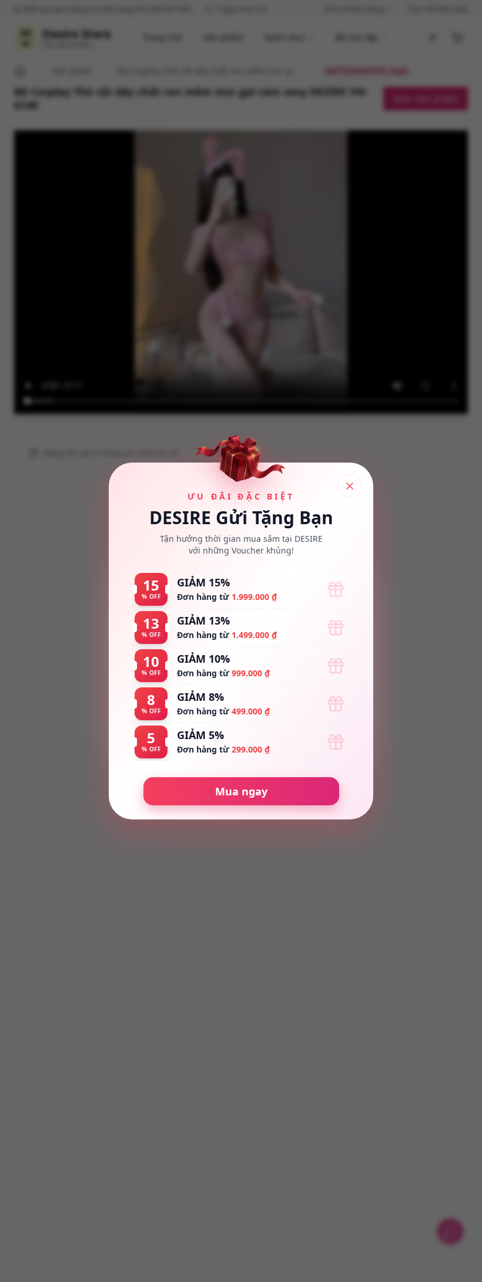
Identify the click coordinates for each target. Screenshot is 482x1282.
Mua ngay (241, 791)
